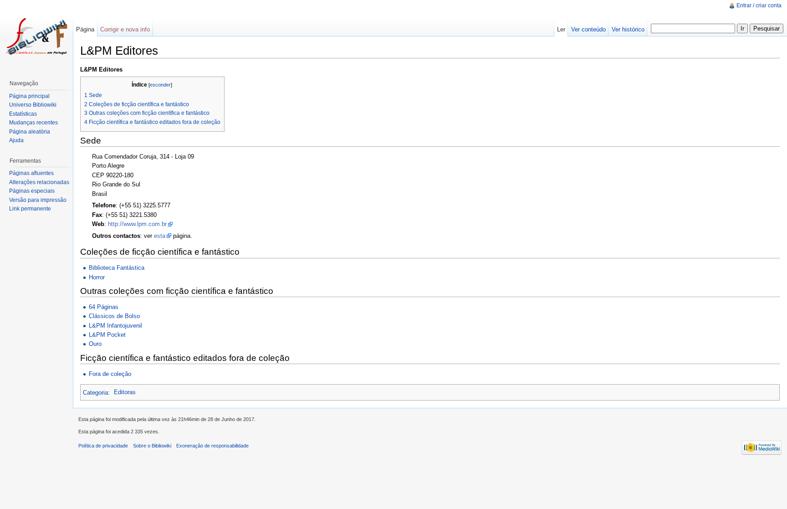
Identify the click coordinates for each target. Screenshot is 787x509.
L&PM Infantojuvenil (115, 325)
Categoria (95, 392)
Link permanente (30, 209)
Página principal (29, 96)
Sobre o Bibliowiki (152, 445)
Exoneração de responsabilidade (212, 445)
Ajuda (16, 140)
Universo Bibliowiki (32, 105)
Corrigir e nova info (125, 29)
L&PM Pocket (107, 334)
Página (85, 29)
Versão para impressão (37, 200)
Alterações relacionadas (39, 182)
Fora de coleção (110, 373)
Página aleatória (29, 132)
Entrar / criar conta (759, 5)
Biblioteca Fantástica (116, 267)
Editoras (125, 392)
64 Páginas (103, 306)
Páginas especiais (32, 191)
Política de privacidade (103, 445)
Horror (97, 277)
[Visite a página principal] (36, 36)
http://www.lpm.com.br (137, 224)
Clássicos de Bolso (114, 316)
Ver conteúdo (588, 29)
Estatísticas (23, 114)
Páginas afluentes (31, 173)
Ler (561, 29)
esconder (160, 84)
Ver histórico (628, 29)
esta (159, 235)
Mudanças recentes (33, 122)
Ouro (95, 343)
